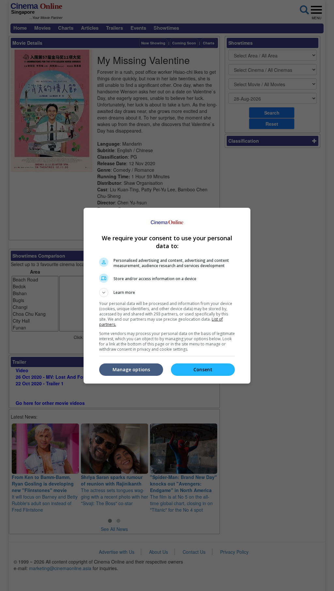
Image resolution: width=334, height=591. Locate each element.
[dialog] (167, 296)
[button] (167, 292)
